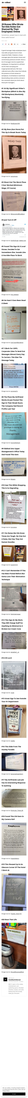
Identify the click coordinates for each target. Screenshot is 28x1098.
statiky (13, 741)
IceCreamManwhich (17, 342)
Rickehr (13, 479)
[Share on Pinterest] (6, 44)
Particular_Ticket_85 (17, 810)
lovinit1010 (14, 565)
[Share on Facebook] (3, 44)
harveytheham (15, 443)
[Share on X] (8, 44)
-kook (12, 693)
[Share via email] (14, 44)
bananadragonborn (17, 774)
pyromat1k (14, 391)
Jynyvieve (14, 527)
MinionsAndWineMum (18, 214)
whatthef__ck (15, 652)
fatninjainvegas (15, 614)
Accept (14, 1094)
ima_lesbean (15, 294)
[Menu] (25, 2)
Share (24, 44)
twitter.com (22, 240)
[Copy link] (17, 44)
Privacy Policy (6, 1091)
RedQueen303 (15, 123)
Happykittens (15, 858)
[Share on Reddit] (11, 44)
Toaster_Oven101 (16, 914)
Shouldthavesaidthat (17, 972)
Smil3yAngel (14, 240)
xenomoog (14, 176)
